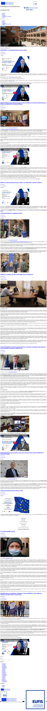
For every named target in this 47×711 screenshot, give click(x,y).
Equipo (3, 21)
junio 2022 (3, 669)
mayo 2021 (3, 677)
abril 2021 (3, 678)
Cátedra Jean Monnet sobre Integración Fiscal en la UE (10, 129)
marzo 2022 (4, 671)
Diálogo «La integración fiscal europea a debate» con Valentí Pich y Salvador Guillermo (21, 182)
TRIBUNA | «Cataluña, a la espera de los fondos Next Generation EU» (16, 274)
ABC (6, 308)
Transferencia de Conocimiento (6, 16)
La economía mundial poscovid (7, 531)
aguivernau (3, 184)
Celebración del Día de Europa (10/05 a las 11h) (11, 490)
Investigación (4, 15)
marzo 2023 (4, 664)
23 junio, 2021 (3, 53)
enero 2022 (3, 673)
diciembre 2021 (4, 674)
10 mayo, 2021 (3, 216)
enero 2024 (3, 663)
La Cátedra (3, 13)
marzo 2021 (4, 679)
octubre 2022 (4, 666)
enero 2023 (3, 665)
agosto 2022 (4, 668)
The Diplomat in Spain (9, 558)
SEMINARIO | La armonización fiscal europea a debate (13, 50)
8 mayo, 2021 (3, 351)
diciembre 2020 (4, 680)
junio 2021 (3, 676)
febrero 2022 (4, 672)
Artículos (2, 279)
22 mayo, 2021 (3, 107)
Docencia (3, 22)
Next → (1, 658)
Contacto (3, 17)
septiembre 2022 (4, 667)
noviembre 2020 (4, 681)
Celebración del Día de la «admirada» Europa (11, 213)
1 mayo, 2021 (3, 534)
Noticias (2, 187)
